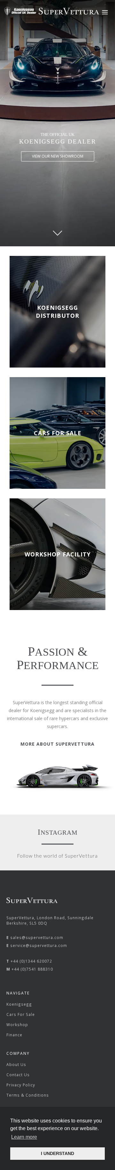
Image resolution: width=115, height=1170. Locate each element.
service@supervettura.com (38, 945)
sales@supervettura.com (36, 937)
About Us (16, 1064)
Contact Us (18, 1074)
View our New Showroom (57, 156)
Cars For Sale (20, 1014)
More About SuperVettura (57, 744)
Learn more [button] (24, 1137)
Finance (14, 1034)
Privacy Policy (20, 1084)
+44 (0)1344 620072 (31, 961)
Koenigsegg (19, 1004)
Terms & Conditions (27, 1095)
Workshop (17, 1024)
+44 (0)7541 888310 (32, 969)
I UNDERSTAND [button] (57, 1153)
